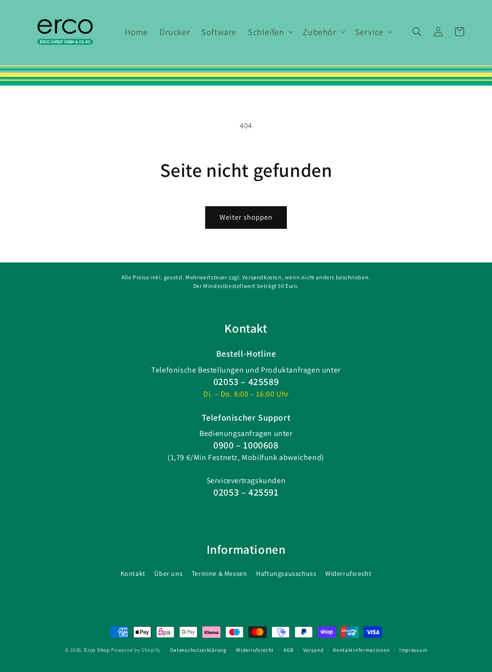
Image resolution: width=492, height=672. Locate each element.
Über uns (168, 573)
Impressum (413, 650)
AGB (288, 650)
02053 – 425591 (245, 492)
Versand (313, 650)
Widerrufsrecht (348, 573)
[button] (269, 32)
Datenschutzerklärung (198, 650)
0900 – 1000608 (245, 445)
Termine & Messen (219, 573)
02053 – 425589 (246, 381)
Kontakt (133, 573)
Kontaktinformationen (361, 650)
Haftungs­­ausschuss (286, 573)
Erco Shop (97, 650)
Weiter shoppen (246, 217)
